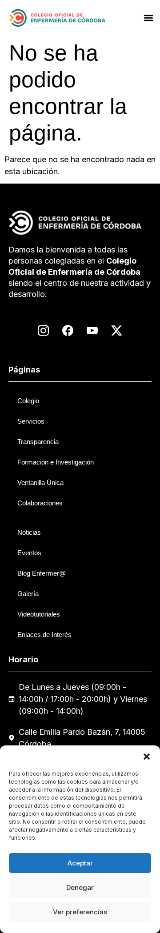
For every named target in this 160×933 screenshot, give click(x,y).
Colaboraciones (40, 503)
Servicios (30, 421)
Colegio (28, 400)
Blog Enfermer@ (41, 573)
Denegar (80, 887)
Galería (28, 593)
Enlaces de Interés (44, 634)
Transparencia (38, 441)
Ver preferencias (80, 912)
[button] (146, 756)
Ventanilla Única (40, 482)
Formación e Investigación (55, 462)
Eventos (29, 553)
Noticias (29, 532)
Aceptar (80, 863)
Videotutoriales (38, 614)
